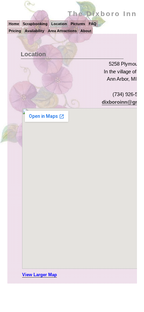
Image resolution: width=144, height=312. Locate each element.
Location (59, 24)
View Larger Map (39, 274)
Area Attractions (62, 31)
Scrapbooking (35, 24)
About (85, 31)
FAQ (92, 24)
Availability (34, 31)
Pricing (15, 31)
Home (14, 24)
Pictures (78, 24)
